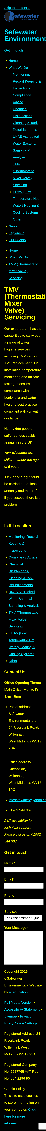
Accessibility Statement (22, 1009)
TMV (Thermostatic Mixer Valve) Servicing (23, 271)
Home (13, 250)
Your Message (15, 928)
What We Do (18, 257)
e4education (18, 992)
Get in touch (13, 50)
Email (9, 879)
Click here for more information (20, 1116)
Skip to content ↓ (17, 8)
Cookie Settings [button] (25, 1023)
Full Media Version (18, 1002)
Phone (9, 895)
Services (10, 912)
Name (9, 863)
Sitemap (10, 1016)
